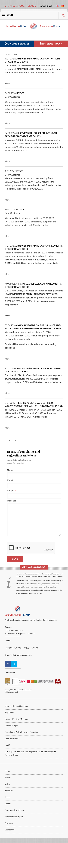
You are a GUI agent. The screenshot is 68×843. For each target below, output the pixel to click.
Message (11, 500)
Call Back (47, 6)
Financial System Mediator (16, 719)
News (7, 54)
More (7, 84)
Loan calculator (11, 739)
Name (10, 470)
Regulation (9, 713)
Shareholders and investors (16, 706)
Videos (7, 784)
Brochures (9, 791)
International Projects (14, 817)
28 (15, 441)
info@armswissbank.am (22, 655)
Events (8, 778)
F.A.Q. (8, 745)
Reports (8, 797)
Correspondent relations (15, 810)
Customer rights (11, 726)
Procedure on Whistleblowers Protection (21, 732)
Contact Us (10, 830)
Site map (8, 823)
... (13, 441)
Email (10, 480)
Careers (8, 804)
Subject (11, 490)
